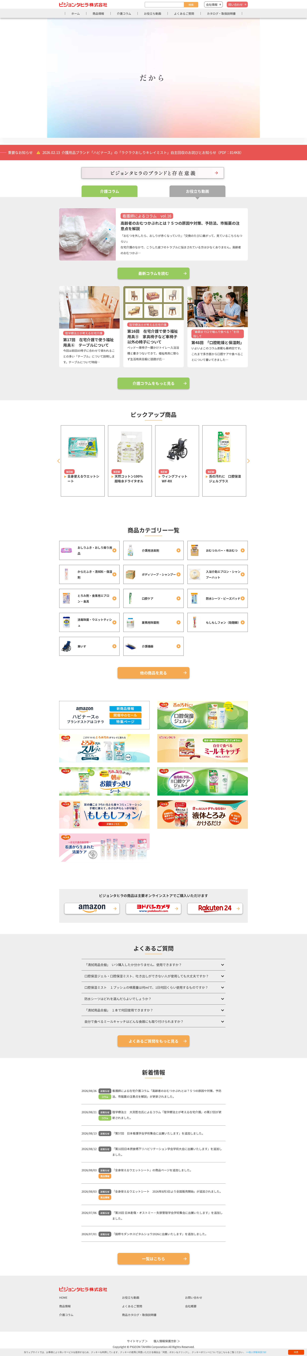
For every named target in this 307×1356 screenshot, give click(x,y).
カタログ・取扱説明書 (221, 13)
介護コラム (124, 13)
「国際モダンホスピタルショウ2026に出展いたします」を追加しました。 (160, 1234)
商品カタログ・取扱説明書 (139, 1315)
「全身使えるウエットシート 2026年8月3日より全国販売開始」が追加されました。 (167, 1191)
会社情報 (211, 4)
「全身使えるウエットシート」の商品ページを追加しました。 (152, 1170)
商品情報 (98, 13)
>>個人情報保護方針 (256, 1352)
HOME (63, 1297)
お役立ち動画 (152, 13)
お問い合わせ (193, 1297)
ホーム (75, 13)
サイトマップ (135, 1341)
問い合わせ (235, 4)
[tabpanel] (153, 78)
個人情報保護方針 (165, 1341)
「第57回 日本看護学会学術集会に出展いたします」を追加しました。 (158, 1133)
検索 (191, 5)
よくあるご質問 (184, 13)
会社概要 (191, 1306)
